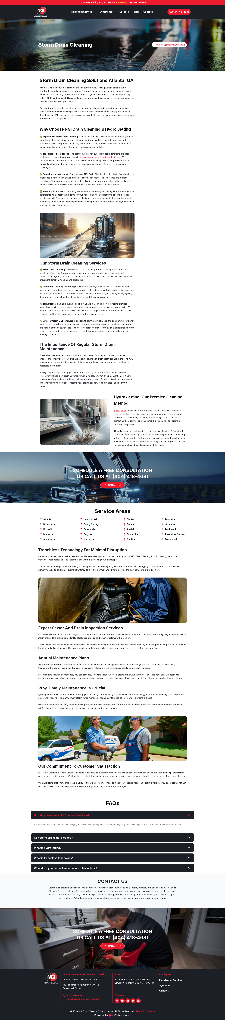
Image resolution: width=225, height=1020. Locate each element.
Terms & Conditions (145, 1011)
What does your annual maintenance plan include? (65, 868)
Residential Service (170, 980)
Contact (163, 990)
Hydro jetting (120, 410)
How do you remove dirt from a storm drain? (61, 815)
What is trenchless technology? (54, 858)
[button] (93, 12)
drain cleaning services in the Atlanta (98, 157)
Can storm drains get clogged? (53, 837)
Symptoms (165, 985)
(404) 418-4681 (130, 476)
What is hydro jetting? (47, 847)
